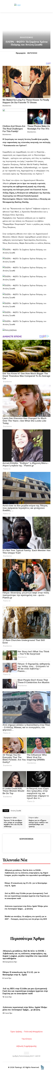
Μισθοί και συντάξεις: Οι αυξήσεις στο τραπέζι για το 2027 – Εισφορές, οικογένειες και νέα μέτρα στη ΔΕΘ (26, 917)
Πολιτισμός (26, 37)
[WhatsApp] (32, 845)
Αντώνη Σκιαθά (16, 811)
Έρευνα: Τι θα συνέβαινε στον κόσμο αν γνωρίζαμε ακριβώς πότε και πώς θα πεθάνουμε (13, 823)
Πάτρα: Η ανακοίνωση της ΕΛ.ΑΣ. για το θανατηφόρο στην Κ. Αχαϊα (21, 973)
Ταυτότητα (26, 1038)
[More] (38, 845)
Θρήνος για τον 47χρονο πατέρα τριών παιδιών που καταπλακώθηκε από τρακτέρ (38, 823)
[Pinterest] (26, 845)
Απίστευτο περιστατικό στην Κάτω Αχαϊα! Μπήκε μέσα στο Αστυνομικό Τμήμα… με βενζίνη (26, 907)
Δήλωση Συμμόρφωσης (26, 1046)
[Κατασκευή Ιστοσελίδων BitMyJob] (42, 1067)
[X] (20, 845)
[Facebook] (14, 845)
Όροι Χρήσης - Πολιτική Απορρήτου (26, 1031)
